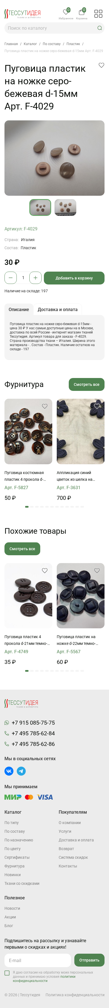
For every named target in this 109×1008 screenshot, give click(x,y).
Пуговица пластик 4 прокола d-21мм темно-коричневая (25, 640)
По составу (14, 831)
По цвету (12, 848)
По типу (11, 822)
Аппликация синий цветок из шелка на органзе (75, 476)
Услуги (65, 831)
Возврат (66, 848)
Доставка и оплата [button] (58, 309)
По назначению (18, 840)
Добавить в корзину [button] (74, 278)
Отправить (89, 960)
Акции (10, 917)
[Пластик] (28, 431)
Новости (12, 908)
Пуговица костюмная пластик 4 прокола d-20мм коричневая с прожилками (24, 476)
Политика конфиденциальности (75, 995)
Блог (8, 925)
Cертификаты (17, 857)
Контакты (68, 866)
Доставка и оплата (76, 840)
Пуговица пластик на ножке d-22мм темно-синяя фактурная (76, 640)
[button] (99, 28)
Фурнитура (14, 866)
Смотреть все (86, 384)
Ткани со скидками (21, 883)
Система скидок (73, 857)
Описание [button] (19, 309)
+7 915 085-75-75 (33, 722)
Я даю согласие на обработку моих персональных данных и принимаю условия (53, 976)
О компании (70, 822)
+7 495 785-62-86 (33, 744)
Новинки (12, 874)
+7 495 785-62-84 (33, 733)
